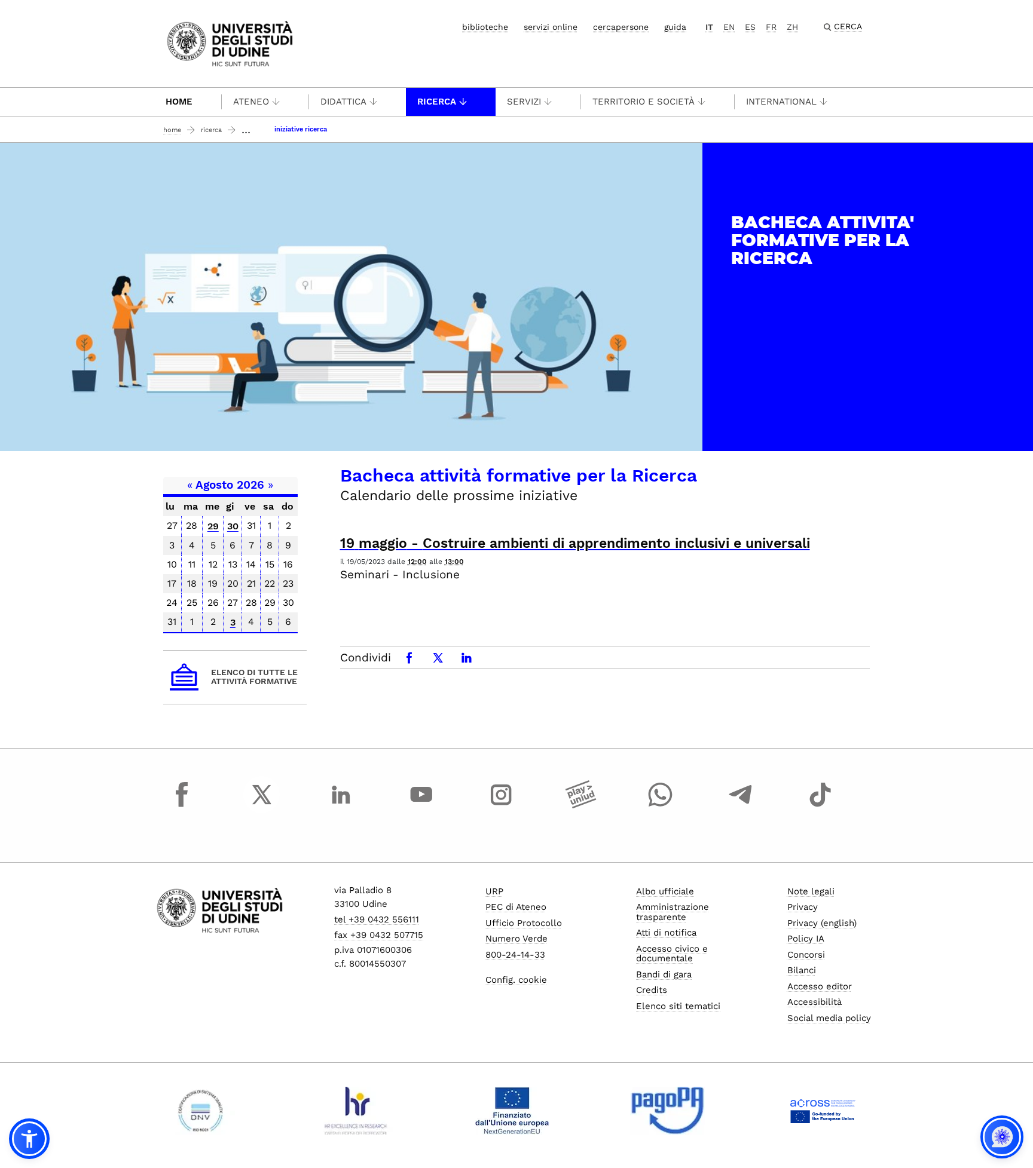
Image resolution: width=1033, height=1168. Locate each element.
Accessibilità (814, 1002)
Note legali (811, 891)
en (729, 27)
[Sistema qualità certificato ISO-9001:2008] (200, 1111)
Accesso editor (819, 986)
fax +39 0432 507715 (378, 935)
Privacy (802, 907)
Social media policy (829, 1018)
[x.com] (261, 805)
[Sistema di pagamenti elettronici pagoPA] (667, 1111)
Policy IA (805, 938)
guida (675, 27)
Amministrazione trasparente (672, 912)
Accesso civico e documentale (672, 953)
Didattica (343, 101)
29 (213, 526)
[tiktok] (820, 805)
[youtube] (421, 805)
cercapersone (621, 27)
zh (792, 27)
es (750, 27)
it (709, 27)
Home (179, 101)
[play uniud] (581, 805)
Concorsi (806, 954)
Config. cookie (516, 979)
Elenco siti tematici (678, 1006)
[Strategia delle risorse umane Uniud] (356, 1111)
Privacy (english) (822, 923)
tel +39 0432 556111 (376, 919)
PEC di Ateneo (515, 907)
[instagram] (500, 805)
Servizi (524, 101)
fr (771, 27)
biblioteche (485, 27)
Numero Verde (516, 938)
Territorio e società (643, 101)
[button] (29, 1138)
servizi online (550, 27)
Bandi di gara (664, 974)
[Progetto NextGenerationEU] (512, 1111)
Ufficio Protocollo (523, 923)
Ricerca (436, 101)
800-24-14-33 (515, 954)
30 (233, 526)
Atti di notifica (666, 932)
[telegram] (740, 805)
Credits (651, 990)
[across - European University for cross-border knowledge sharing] (823, 1111)
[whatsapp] (660, 805)
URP (494, 891)
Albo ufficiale (665, 891)
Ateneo (251, 101)
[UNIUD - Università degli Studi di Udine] (230, 43)
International (781, 101)
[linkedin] (341, 805)
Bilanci (801, 970)
